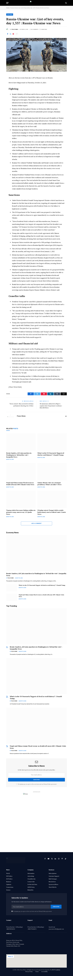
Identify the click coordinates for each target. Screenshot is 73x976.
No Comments (34, 29)
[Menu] (7, 3)
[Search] (66, 3)
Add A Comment (36, 523)
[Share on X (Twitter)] (10, 33)
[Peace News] (36, 3)
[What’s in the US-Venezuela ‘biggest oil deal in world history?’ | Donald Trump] (52, 442)
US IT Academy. (56, 970)
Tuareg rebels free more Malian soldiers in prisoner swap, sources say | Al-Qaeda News (20, 512)
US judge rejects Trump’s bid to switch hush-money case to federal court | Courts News (51, 512)
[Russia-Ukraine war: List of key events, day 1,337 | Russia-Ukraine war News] (36, 55)
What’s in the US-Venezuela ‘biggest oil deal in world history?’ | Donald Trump (50, 454)
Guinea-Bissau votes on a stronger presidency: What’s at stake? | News (49, 484)
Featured (9, 14)
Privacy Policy (47, 784)
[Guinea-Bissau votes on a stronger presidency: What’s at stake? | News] (52, 471)
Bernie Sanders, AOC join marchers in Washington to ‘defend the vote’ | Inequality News (18, 455)
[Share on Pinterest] (13, 33)
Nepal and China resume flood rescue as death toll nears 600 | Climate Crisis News (20, 484)
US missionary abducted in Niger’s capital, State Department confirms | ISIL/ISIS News (51, 406)
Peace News (15, 29)
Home (7, 8)
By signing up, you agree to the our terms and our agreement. (37, 784)
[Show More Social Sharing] (16, 33)
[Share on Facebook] (7, 33)
